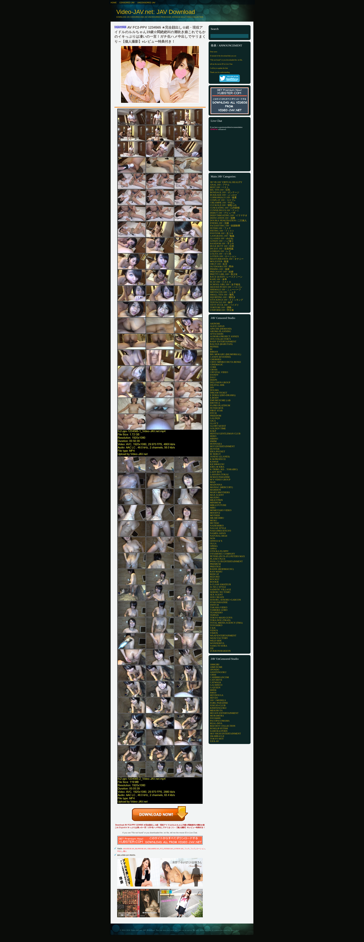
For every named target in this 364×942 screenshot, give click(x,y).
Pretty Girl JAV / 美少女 (224, 274)
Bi (211, 349)
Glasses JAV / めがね (221, 238)
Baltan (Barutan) (221, 344)
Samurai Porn (219, 731)
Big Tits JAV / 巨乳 (220, 190)
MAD (212, 482)
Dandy (214, 375)
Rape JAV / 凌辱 (218, 279)
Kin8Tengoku (218, 708)
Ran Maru (216, 571)
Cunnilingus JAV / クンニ (224, 210)
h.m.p (213, 431)
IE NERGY (215, 454)
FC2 (161, 848)
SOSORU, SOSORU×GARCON (225, 600)
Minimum (215, 502)
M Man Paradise (220, 477)
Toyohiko (216, 625)
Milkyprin (216, 500)
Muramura (217, 715)
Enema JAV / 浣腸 (219, 223)
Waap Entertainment (223, 635)
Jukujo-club (218, 705)
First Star (216, 410)
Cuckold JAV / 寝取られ (223, 205)
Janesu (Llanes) (220, 456)
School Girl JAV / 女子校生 (225, 284)
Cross (213, 369)
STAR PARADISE (219, 602)
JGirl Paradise (219, 703)
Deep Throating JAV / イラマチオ (228, 215)
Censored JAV (127, 2)
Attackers (216, 334)
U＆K (213, 628)
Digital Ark (217, 385)
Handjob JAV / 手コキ (222, 243)
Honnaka (216, 444)
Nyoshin (215, 718)
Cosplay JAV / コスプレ (223, 200)
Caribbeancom (219, 677)
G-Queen (215, 687)
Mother (215, 515)
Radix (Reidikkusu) (222, 569)
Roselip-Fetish (219, 728)
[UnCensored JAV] (120, 27)
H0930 (213, 690)
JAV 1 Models (218, 700)
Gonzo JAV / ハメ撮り (222, 241)
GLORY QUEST (218, 426)
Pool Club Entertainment (226, 561)
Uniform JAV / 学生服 (222, 310)
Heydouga (216, 695)
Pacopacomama (220, 721)
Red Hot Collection (222, 726)
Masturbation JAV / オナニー (227, 259)
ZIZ (212, 648)
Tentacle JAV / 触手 (221, 302)
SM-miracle (217, 736)
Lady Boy (216, 472)
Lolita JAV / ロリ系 (220, 254)
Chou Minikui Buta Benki (225, 362)
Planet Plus (217, 559)
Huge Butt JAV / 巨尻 (222, 246)
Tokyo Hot (217, 738)
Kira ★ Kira (217, 467)
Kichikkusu (217, 464)
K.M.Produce (218, 459)
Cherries (215, 359)
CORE (213, 367)
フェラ (193, 848)
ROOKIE (214, 582)
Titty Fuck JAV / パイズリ (224, 305)
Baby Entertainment (223, 341)
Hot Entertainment (222, 446)
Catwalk (215, 682)
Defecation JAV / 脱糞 (222, 218)
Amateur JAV (128, 848)
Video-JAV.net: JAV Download (155, 12)
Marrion (215, 490)
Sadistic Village (220, 589)
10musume (216, 667)
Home (114, 2)
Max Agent (217, 495)
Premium (215, 564)
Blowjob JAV (140, 848)
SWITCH (214, 605)
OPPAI (213, 548)
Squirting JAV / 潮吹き (222, 297)
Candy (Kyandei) (220, 357)
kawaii (214, 461)
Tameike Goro (219, 610)
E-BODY (214, 398)
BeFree (214, 346)
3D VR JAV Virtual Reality (226, 182)
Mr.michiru (217, 518)
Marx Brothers (220, 492)
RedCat (214, 574)
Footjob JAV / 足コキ (221, 233)
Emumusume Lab (220, 400)
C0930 (213, 675)
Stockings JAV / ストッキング (226, 300)
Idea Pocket (217, 451)
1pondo (214, 669)
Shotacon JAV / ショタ (223, 292)
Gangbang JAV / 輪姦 (222, 236)
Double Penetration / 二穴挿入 (228, 220)
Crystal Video (219, 372)
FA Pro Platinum (220, 405)
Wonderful (217, 643)
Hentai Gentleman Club (225, 433)
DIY (212, 387)
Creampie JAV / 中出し (222, 202)
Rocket (214, 579)
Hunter (215, 449)
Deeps (213, 380)
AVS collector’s (220, 339)
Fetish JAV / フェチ (220, 228)
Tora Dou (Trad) (220, 620)
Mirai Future (218, 505)
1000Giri (214, 664)
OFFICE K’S (216, 541)
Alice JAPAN (217, 326)
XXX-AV (214, 741)
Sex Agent (216, 594)
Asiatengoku (218, 672)
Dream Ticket (218, 392)
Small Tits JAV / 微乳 (222, 294)
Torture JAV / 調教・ (222, 307)
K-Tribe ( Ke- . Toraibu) (224, 469)
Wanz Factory (219, 638)
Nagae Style (218, 528)
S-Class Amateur (220, 584)
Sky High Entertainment (225, 733)
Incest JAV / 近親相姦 (221, 248)
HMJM (213, 441)
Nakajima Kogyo (220, 531)
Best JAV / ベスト (219, 187)
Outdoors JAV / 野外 (222, 266)
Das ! (213, 377)
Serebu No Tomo (220, 592)
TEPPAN (214, 615)
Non (212, 538)
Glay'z (214, 423)
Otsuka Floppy (219, 551)
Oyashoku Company (222, 554)
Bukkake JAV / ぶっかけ (223, 195)
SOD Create (217, 597)
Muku (213, 520)
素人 (125, 851)
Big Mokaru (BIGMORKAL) (225, 354)
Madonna (216, 484)
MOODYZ (215, 513)
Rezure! (215, 577)
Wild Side (216, 640)
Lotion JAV (179, 848)
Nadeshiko (217, 525)
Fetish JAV (168, 848)
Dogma (214, 390)
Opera (214, 546)
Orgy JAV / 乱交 (218, 264)
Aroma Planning (220, 331)
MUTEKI (214, 523)
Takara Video (218, 607)
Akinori (215, 323)
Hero (213, 436)
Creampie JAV (153, 848)
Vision (214, 633)
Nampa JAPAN (218, 533)
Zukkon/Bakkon (220, 651)
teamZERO (216, 612)
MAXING (215, 497)
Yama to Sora (218, 646)
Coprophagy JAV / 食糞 (223, 197)
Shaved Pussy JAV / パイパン (226, 287)
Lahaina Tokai (219, 474)
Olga (213, 543)
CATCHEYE (216, 680)
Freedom (215, 415)
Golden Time (218, 428)
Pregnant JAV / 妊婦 (221, 271)
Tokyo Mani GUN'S (221, 617)
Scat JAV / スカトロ (220, 282)
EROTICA (215, 403)
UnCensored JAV (146, 2)
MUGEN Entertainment (224, 713)
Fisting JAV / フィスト (222, 231)
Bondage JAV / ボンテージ (224, 192)
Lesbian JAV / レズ (220, 251)
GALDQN (215, 418)
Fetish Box (216, 408)
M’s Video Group (220, 479)
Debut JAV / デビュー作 (222, 213)
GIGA (213, 421)
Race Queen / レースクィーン (226, 277)
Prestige (215, 566)
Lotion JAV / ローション (223, 256)
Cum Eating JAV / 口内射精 (225, 208)
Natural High (218, 536)
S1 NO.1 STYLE (218, 587)
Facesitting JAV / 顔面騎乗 (225, 225)
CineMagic (216, 364)
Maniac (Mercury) (221, 487)
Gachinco (216, 685)
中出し (119, 851)
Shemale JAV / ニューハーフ (225, 289)
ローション (200, 848)
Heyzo (214, 698)
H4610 (213, 692)
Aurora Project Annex (224, 336)
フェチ (187, 848)
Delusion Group (220, 382)
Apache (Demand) (220, 329)
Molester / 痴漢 (219, 261)
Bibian (214, 352)
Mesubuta (216, 710)
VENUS (214, 630)
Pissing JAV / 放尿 (219, 269)
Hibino (214, 438)
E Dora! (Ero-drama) (222, 395)
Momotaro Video (220, 510)
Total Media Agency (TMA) (226, 623)
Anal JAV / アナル (219, 185)
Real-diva (216, 723)
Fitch (213, 413)
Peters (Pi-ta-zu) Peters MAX (227, 556)
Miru (213, 508)
